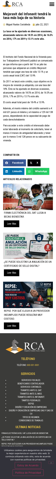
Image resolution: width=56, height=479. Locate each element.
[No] (51, 462)
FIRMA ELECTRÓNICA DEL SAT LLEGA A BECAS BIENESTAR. (25, 433)
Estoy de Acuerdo (28, 465)
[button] (14, 162)
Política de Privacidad (28, 472)
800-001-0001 (33, 365)
